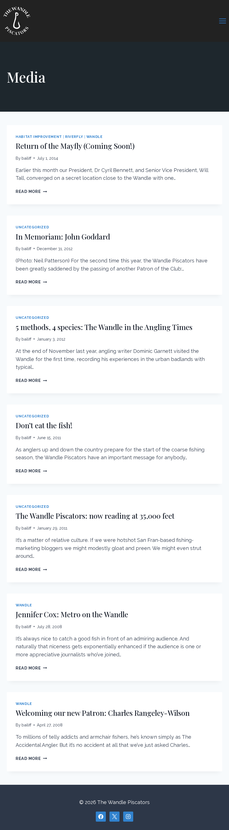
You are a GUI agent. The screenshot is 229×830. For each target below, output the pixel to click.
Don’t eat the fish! (44, 425)
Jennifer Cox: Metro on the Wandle (72, 614)
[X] (114, 817)
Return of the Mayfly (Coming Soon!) (75, 146)
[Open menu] (222, 21)
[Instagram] (128, 817)
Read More (31, 191)
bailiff (26, 158)
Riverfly (74, 137)
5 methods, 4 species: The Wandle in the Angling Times (104, 327)
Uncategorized (32, 227)
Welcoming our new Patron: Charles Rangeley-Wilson (103, 713)
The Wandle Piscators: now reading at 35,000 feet (95, 516)
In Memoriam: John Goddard (63, 236)
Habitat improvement (39, 137)
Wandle (94, 137)
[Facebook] (101, 817)
